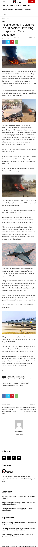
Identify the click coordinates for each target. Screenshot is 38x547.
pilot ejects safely (7, 383)
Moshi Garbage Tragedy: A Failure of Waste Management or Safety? (18, 497)
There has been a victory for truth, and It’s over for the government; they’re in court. (18, 535)
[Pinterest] (12, 42)
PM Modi (16, 383)
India (8, 18)
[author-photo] (19, 429)
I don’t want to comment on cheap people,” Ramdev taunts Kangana (17, 509)
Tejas (21, 385)
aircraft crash (10, 376)
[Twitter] (8, 42)
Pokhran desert (24, 383)
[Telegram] (19, 458)
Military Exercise (7, 381)
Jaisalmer (30, 379)
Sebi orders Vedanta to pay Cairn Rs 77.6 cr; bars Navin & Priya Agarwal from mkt (28, 409)
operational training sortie (19, 381)
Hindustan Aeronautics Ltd (9, 379)
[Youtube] (4, 458)
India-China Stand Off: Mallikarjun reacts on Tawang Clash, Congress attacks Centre (19, 523)
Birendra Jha (7, 38)
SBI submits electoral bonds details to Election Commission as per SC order (10, 410)
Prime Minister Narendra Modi (10, 385)
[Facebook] (4, 42)
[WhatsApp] (16, 42)
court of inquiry (20, 376)
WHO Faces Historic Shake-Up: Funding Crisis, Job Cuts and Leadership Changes (18, 503)
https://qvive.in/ (19, 434)
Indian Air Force (22, 379)
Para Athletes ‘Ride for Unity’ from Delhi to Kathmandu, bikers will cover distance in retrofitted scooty (18, 529)
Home (3, 18)
